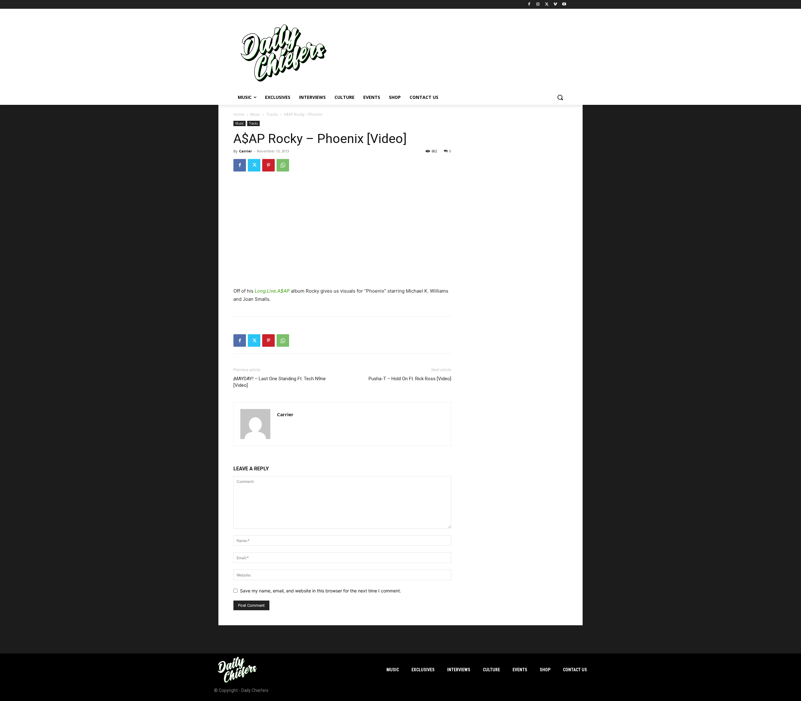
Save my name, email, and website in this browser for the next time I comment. (320, 590)
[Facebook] (529, 4)
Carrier (245, 151)
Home (238, 114)
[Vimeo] (555, 4)
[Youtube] (564, 4)
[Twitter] (546, 4)
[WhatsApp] (283, 165)
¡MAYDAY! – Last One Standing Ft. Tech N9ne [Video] (279, 382)
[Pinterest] (268, 165)
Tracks (272, 114)
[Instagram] (538, 4)
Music (255, 114)
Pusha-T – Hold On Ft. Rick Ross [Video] (410, 378)
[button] (560, 97)
